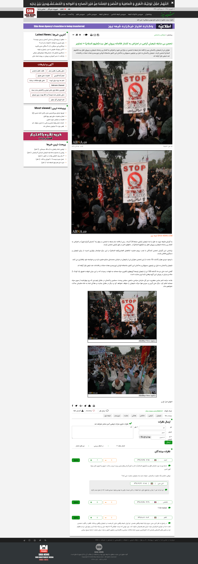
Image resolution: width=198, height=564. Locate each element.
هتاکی (134, 415)
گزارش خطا (77, 410)
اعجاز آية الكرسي (59, 76)
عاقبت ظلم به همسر (38, 71)
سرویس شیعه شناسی (118, 14)
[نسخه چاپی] (91, 35)
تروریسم (117, 415)
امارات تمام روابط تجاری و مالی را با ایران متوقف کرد (48, 123)
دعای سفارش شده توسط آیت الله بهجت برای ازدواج (48, 95)
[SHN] (30, 12)
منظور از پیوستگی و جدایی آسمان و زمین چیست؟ (48, 39)
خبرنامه (103, 540)
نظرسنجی (118, 540)
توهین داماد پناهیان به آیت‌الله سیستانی (49, 149)
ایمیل (170, 432)
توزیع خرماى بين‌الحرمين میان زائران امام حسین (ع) (48, 113)
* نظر (136, 427)
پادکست (71, 14)
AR (69, 9)
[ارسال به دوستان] (95, 35)
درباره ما (172, 540)
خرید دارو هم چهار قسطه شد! (52, 162)
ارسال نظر (102, 411)
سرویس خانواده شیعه (135, 14)
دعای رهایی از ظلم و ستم (56, 71)
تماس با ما (41, 9)
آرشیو (156, 540)
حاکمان (142, 415)
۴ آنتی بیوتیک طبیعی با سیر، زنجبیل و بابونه (50, 49)
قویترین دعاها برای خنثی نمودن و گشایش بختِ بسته (48, 90)
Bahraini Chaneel (57, 85)
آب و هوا (143, 540)
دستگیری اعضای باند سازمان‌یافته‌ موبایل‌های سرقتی (48, 53)
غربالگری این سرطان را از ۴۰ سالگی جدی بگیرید (49, 46)
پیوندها (150, 540)
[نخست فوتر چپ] (44, 552)
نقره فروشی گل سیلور (57, 100)
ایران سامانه (94, 559)
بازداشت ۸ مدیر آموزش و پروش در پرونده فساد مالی (48, 56)
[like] (91, 411)
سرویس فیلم (80, 14)
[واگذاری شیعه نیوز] (99, 25)
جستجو (110, 540)
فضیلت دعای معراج (44, 76)
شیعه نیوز (107, 415)
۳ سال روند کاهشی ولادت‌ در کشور (51, 156)
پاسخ (76, 460)
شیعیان (159, 415)
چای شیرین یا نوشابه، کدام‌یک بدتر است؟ (51, 43)
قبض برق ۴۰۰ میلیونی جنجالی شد (53, 126)
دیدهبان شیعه (104, 14)
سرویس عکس (92, 14)
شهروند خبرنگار (53, 9)
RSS (97, 540)
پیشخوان (148, 14)
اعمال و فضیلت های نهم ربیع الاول (53, 116)
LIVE (62, 9)
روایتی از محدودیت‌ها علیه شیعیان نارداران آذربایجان (45, 152)
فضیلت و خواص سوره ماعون (55, 119)
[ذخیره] (98, 35)
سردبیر (63, 14)
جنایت (126, 415)
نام (171, 427)
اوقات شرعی (134, 540)
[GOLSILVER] (45, 136)
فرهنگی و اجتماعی (159, 35)
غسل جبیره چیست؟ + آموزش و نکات (50, 159)
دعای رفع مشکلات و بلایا (37, 80)
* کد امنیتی (170, 438)
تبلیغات (125, 540)
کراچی (151, 415)
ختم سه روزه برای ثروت (56, 80)
